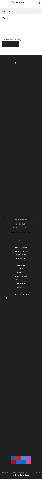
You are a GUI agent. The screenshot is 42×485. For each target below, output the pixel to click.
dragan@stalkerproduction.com (21, 232)
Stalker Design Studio (22, 475)
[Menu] (2, 4)
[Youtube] (18, 458)
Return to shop (10, 44)
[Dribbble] (28, 462)
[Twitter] (23, 458)
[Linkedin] (23, 462)
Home (4, 11)
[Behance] (18, 462)
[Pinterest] (13, 462)
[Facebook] (13, 458)
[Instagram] (28, 458)
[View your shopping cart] (38, 4)
